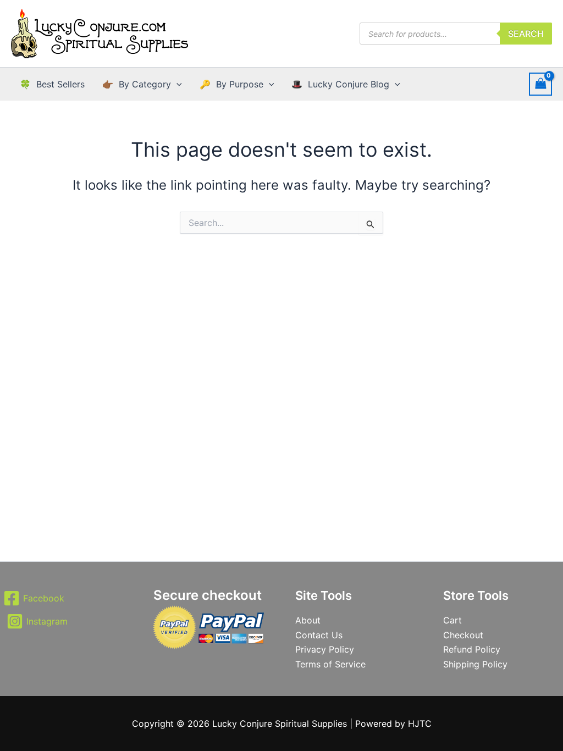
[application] (176, 84)
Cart (452, 620)
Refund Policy (471, 649)
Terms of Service (330, 664)
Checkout (463, 634)
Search (526, 33)
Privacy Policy (324, 649)
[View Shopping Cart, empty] (540, 84)
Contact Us (319, 634)
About (308, 620)
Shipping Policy (475, 664)
